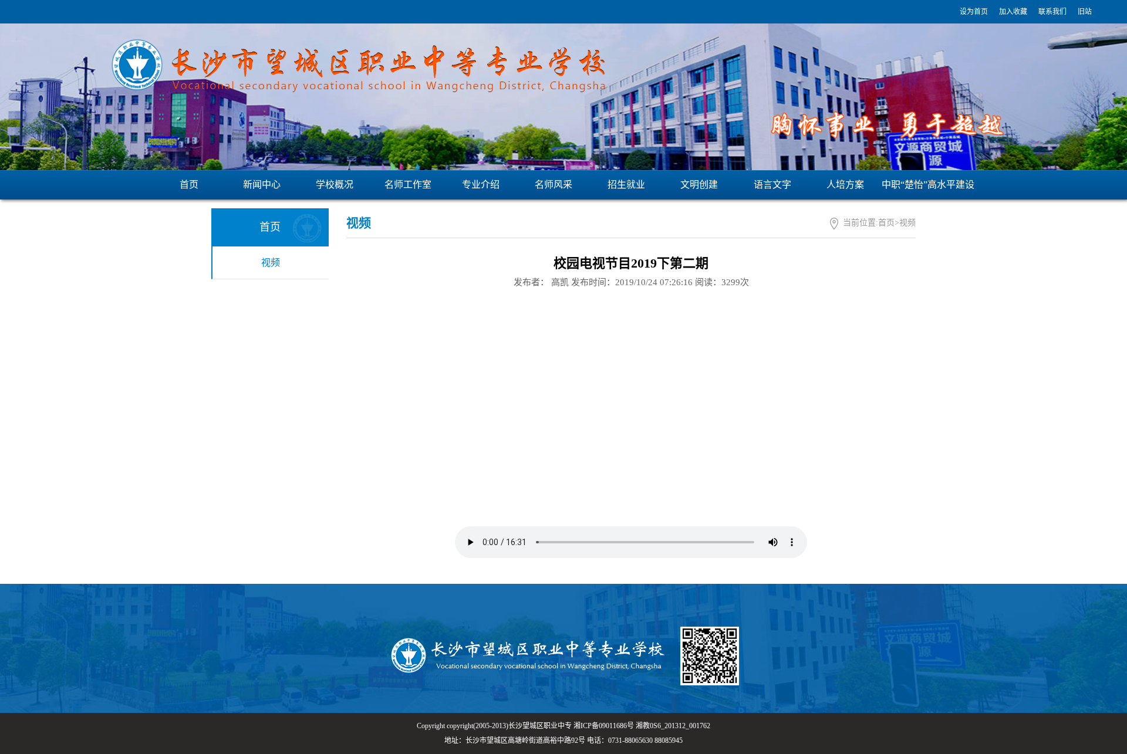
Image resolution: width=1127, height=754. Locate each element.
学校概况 (334, 185)
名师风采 (553, 185)
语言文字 (772, 185)
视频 (270, 263)
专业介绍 (481, 185)
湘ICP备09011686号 (603, 726)
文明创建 (699, 185)
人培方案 (845, 185)
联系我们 (1052, 12)
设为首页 (974, 12)
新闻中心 (262, 185)
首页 (189, 185)
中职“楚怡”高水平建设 (928, 185)
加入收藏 (1013, 12)
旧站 (1085, 12)
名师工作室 (407, 185)
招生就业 (626, 185)
